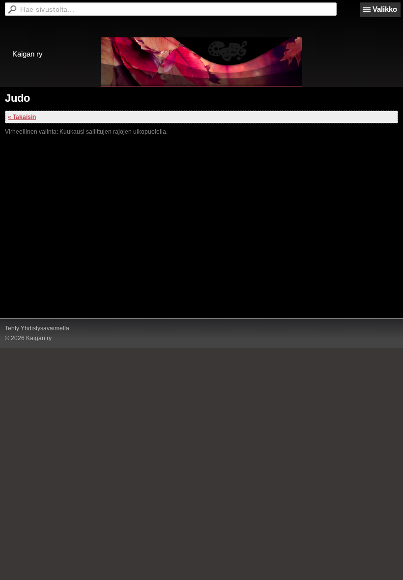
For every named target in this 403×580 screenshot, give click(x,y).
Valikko (385, 9)
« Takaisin (22, 117)
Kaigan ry (27, 54)
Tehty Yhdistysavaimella (37, 328)
